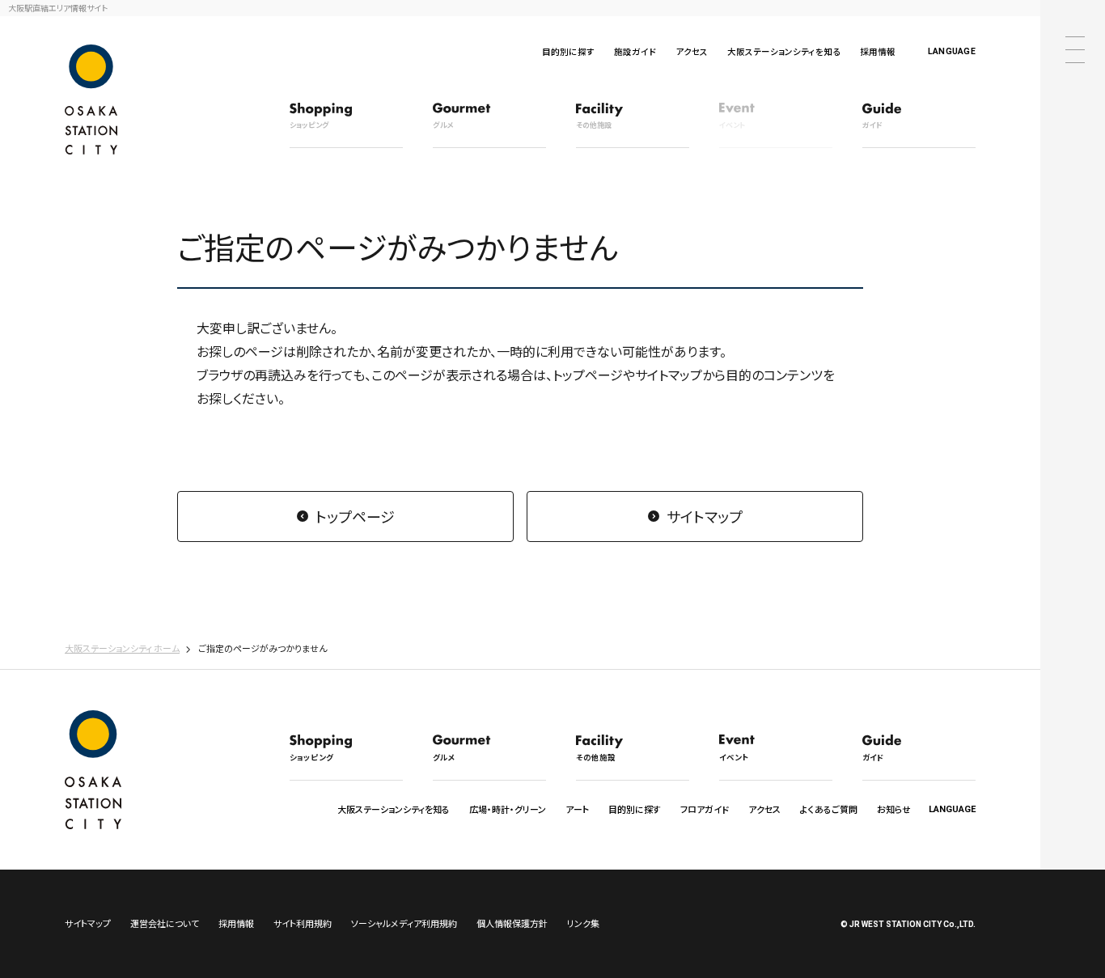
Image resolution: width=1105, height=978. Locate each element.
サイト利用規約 (302, 923)
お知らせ (894, 808)
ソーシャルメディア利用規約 (404, 923)
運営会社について (164, 923)
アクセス (691, 51)
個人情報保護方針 (512, 923)
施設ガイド (635, 51)
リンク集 (583, 923)
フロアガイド (704, 808)
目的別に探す (568, 51)
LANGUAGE (952, 51)
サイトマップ (705, 516)
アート (577, 808)
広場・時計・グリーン (507, 808)
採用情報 (877, 51)
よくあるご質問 (828, 808)
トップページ (355, 516)
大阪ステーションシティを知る (783, 51)
